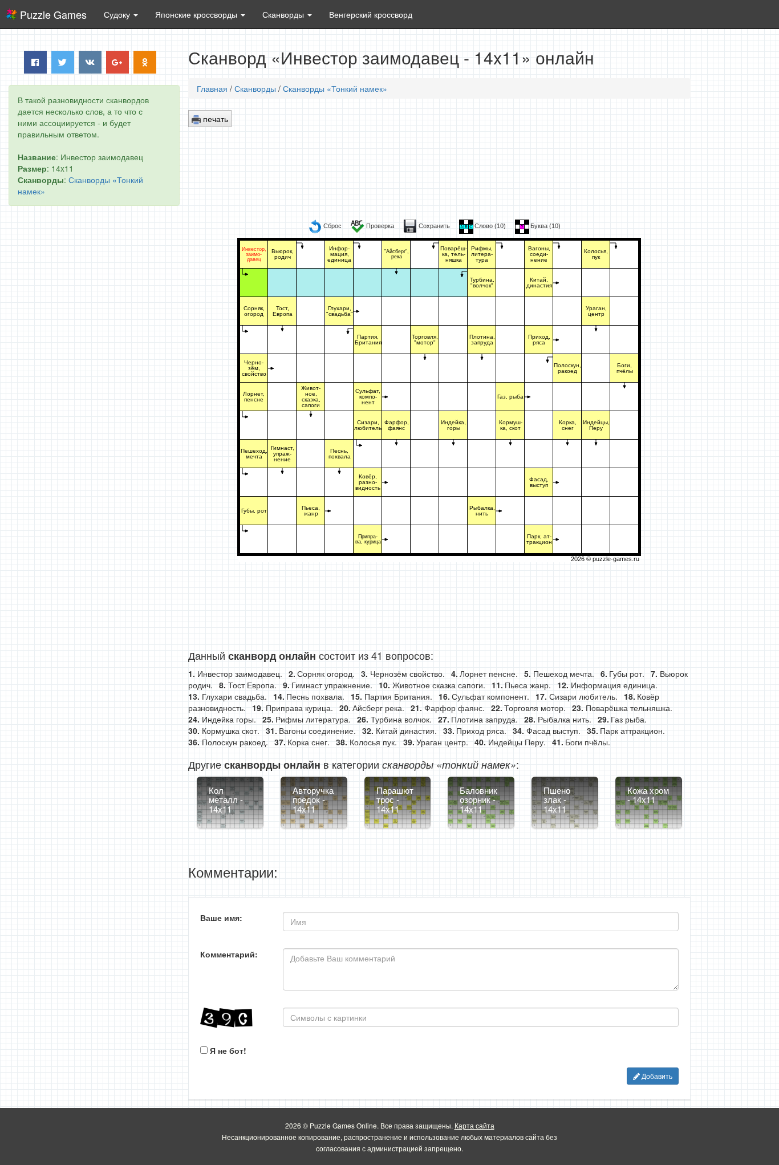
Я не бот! (227, 1050)
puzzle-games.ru (616, 558)
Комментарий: (229, 954)
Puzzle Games (53, 14)
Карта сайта (474, 1125)
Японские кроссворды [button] (197, 14)
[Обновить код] (233, 1018)
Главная (212, 88)
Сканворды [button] (284, 14)
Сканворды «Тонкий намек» (335, 88)
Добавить (656, 1076)
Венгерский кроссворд (370, 14)
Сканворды (255, 88)
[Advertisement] (94, 388)
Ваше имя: (221, 917)
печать (214, 118)
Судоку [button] (118, 14)
